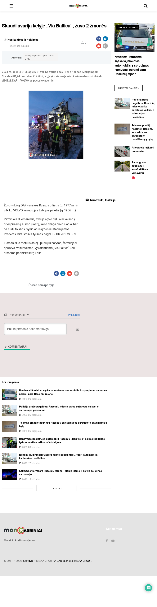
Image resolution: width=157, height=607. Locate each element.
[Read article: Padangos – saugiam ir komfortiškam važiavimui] (122, 166)
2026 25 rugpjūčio (31, 414)
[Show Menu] (11, 6)
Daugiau (56, 488)
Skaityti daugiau (130, 87)
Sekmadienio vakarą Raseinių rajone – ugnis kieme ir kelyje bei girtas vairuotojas (60, 472)
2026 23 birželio (30, 447)
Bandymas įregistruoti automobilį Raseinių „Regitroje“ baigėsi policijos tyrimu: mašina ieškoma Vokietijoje (62, 440)
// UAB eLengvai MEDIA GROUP (72, 560)
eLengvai (27, 560)
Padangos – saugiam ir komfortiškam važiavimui (140, 167)
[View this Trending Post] (133, 177)
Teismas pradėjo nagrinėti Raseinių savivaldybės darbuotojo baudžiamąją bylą (142, 132)
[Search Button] (145, 6)
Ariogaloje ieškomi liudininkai (143, 149)
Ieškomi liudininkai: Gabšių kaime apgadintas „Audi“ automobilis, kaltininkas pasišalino (58, 456)
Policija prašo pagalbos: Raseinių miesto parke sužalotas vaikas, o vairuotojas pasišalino (143, 108)
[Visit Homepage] (78, 6)
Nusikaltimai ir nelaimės (22, 39)
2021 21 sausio (19, 46)
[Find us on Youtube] (112, 541)
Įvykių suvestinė (128, 27)
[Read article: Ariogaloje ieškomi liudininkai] (122, 151)
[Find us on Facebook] (107, 541)
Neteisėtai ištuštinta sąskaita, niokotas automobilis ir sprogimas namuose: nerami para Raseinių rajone (131, 65)
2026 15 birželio (30, 479)
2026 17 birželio (30, 463)
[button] (98, 38)
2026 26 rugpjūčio (31, 399)
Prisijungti (73, 315)
